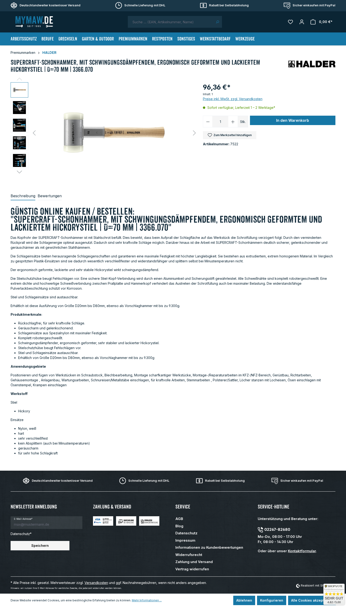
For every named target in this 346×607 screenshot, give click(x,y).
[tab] (23, 196)
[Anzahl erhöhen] (233, 121)
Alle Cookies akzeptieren (312, 600)
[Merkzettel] (290, 22)
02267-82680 (277, 529)
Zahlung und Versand (194, 562)
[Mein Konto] (301, 22)
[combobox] (170, 22)
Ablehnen (244, 600)
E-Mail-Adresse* (23, 518)
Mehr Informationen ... (147, 600)
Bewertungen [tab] (50, 195)
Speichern (40, 546)
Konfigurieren (271, 600)
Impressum (185, 540)
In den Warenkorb (292, 120)
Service (182, 507)
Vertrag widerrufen (192, 569)
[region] (104, 132)
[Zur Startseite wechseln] (34, 22)
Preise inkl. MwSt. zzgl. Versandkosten (232, 99)
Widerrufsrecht (188, 554)
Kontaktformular (302, 551)
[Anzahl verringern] (208, 121)
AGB (179, 518)
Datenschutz (186, 533)
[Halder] (311, 66)
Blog (179, 526)
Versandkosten (96, 583)
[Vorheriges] (34, 133)
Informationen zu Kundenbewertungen (209, 547)
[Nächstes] (194, 133)
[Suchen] (217, 22)
